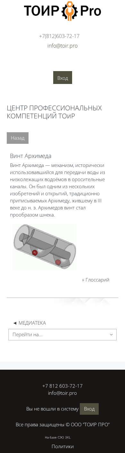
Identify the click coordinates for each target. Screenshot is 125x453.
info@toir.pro (62, 393)
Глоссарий (97, 279)
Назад (17, 137)
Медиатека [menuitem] (78, 74)
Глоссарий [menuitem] (48, 74)
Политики (63, 446)
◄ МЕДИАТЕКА (29, 322)
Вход (62, 78)
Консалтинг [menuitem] (70, 64)
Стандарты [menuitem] (17, 74)
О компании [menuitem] (17, 64)
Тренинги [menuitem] (100, 64)
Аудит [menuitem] (44, 64)
